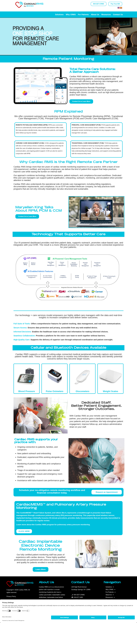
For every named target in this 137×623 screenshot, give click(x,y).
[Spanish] (121, 8)
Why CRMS (71, 14)
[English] (119, 8)
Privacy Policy (11, 596)
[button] (96, 212)
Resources (106, 14)
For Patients (83, 14)
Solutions (59, 14)
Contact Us (118, 14)
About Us (95, 14)
